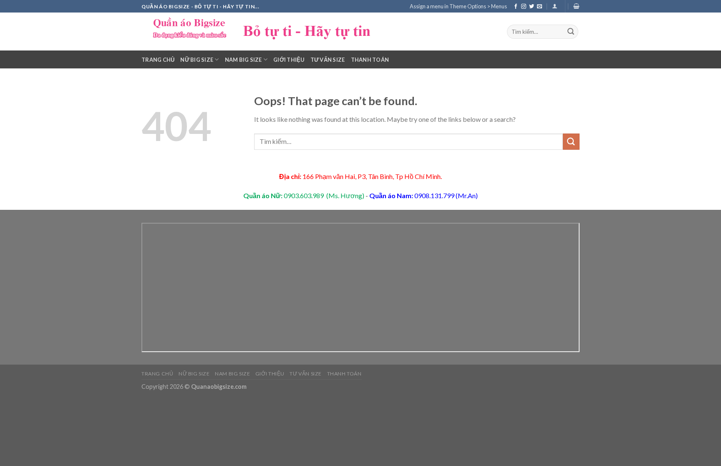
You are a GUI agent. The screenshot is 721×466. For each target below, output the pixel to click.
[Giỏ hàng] (576, 6)
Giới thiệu (289, 59)
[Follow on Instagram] (523, 7)
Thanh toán (370, 59)
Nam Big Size (243, 59)
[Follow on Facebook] (515, 7)
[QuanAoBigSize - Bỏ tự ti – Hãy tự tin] (266, 31)
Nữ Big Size (196, 59)
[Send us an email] (539, 7)
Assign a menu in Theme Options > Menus (458, 6)
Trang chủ (157, 59)
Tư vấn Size (327, 59)
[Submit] (571, 32)
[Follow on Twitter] (531, 7)
